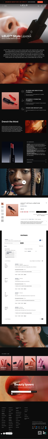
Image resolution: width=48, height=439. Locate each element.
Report (25, 274)
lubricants (17, 422)
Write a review (41, 246)
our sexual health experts (27, 418)
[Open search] (38, 6)
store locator (10, 431)
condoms (17, 425)
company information (3, 413)
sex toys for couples (18, 417)
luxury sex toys (18, 420)
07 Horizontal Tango (29, 367)
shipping (10, 411)
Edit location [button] (43, 215)
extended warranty (10, 415)
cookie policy (3, 422)
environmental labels (11, 427)
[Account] (42, 6)
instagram (26, 411)
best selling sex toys (18, 412)
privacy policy (3, 420)
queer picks (17, 427)
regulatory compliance (10, 420)
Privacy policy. (18, 393)
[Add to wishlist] (46, 203)
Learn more (39, 219)
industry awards (4, 415)
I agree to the (16, 393)
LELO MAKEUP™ (3, 369)
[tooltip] (41, 240)
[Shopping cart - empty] (45, 6)
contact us (10, 429)
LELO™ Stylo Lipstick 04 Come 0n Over (28, 300)
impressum (3, 411)
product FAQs (10, 425)
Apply (45, 217)
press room (3, 417)
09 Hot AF (3, 367)
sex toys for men (18, 415)
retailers (3, 427)
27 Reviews (12, 239)
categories (17, 410)
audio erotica (26, 416)
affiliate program (4, 425)
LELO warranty (11, 413)
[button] (3, 6)
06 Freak (15, 367)
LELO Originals (11, 434)
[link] (6, 239)
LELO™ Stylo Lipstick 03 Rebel (27, 271)
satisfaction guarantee (10, 417)
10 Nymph (40, 367)
